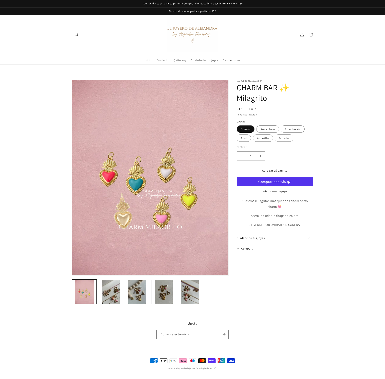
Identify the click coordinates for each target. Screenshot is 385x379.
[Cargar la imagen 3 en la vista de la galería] (137, 292)
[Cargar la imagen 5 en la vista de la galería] (190, 292)
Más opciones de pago (275, 191)
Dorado (284, 138)
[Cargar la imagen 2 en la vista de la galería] (111, 292)
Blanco (245, 129)
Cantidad (242, 147)
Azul (244, 138)
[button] (76, 34)
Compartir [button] (247, 248)
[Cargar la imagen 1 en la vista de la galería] (84, 292)
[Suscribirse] (224, 334)
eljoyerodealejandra (185, 368)
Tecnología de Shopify (206, 368)
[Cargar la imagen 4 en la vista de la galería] (163, 292)
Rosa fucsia (292, 129)
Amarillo (263, 138)
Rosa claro (267, 129)
